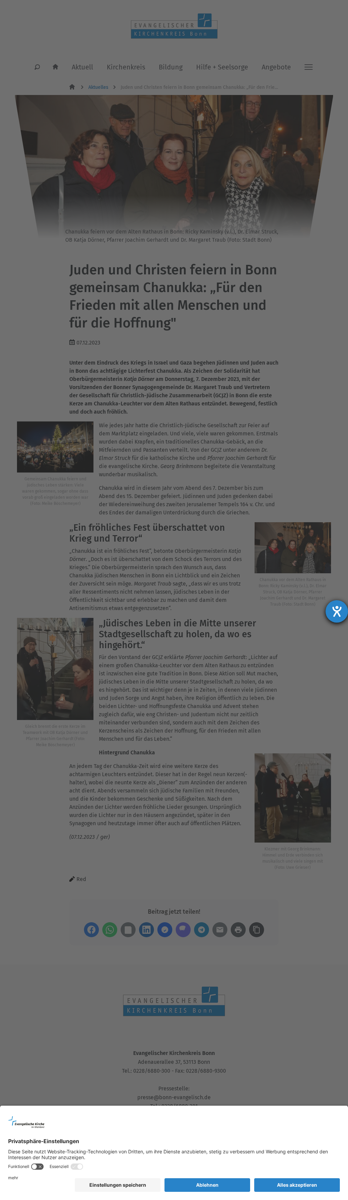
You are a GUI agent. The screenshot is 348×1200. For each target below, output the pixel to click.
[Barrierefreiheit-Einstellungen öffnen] (337, 611)
